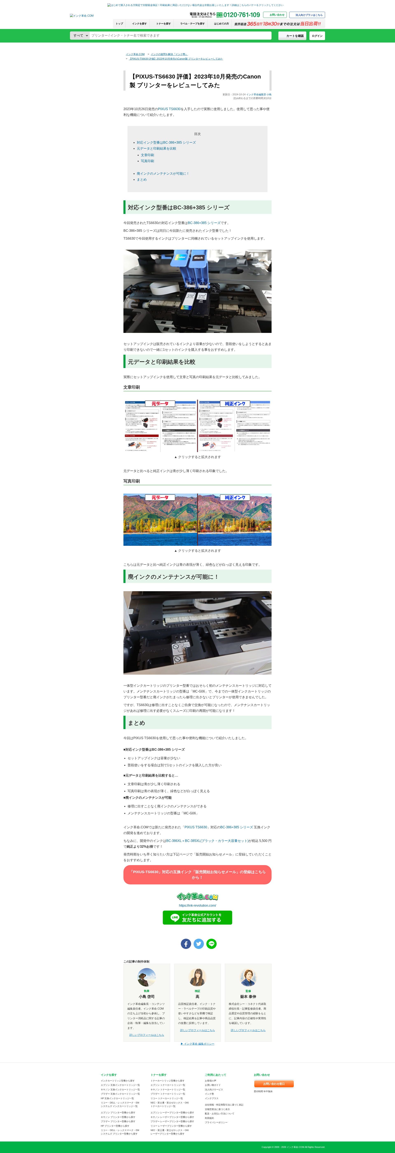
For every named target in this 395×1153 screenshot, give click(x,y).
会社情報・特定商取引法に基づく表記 (224, 1104)
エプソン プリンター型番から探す (118, 1112)
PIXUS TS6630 (169, 109)
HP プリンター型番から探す (115, 1126)
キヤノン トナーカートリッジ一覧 (168, 1089)
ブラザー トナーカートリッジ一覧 (168, 1094)
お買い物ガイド (213, 1085)
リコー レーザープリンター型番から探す (171, 1126)
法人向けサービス (214, 1089)
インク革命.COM (135, 54)
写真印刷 (147, 161)
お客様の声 (210, 1080)
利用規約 (209, 1118)
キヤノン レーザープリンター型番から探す (172, 1117)
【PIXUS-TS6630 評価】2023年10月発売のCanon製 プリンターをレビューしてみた (176, 58)
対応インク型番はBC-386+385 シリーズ (166, 142)
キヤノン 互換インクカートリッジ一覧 (120, 1089)
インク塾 (209, 1094)
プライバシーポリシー (216, 1122)
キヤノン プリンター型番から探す (118, 1117)
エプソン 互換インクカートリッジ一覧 (120, 1085)
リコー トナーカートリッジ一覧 (167, 1098)
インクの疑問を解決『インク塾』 (169, 54)
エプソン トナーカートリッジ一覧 (168, 1085)
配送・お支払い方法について (219, 1113)
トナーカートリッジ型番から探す (168, 1080)
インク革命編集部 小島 (259, 94)
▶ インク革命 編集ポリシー (197, 1043)
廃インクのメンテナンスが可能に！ (163, 173)
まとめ (142, 179)
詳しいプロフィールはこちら (146, 1034)
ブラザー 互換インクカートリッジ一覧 (120, 1094)
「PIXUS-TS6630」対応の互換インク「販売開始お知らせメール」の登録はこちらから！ (197, 874)
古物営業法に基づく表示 (217, 1109)
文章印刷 (147, 155)
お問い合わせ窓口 (274, 1083)
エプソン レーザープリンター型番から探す (172, 1112)
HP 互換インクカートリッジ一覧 (117, 1098)
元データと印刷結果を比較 (156, 148)
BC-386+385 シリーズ (204, 223)
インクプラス (211, 1098)
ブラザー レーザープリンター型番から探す (172, 1121)
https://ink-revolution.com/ (197, 905)
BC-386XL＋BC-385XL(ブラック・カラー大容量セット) (207, 841)
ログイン (317, 35)
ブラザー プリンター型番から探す (118, 1121)
